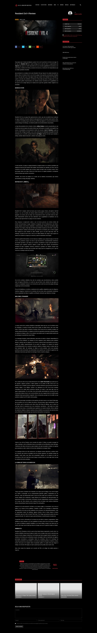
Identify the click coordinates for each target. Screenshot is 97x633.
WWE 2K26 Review (66, 52)
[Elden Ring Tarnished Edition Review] (71, 591)
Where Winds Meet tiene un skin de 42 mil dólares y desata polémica (69, 63)
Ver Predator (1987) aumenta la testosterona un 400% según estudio (69, 47)
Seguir (80, 26)
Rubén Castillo (78, 14)
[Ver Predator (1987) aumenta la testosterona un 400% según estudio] (80, 47)
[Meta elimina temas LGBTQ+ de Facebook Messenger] (80, 69)
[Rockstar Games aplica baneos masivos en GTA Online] (80, 58)
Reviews (16, 19)
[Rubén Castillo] (71, 13)
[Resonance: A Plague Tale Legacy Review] (26, 591)
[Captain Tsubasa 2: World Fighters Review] (48, 591)
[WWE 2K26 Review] (80, 53)
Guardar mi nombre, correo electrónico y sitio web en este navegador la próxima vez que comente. (32, 623)
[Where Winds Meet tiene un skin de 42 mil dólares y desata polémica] (80, 64)
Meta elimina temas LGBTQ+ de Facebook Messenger (68, 69)
